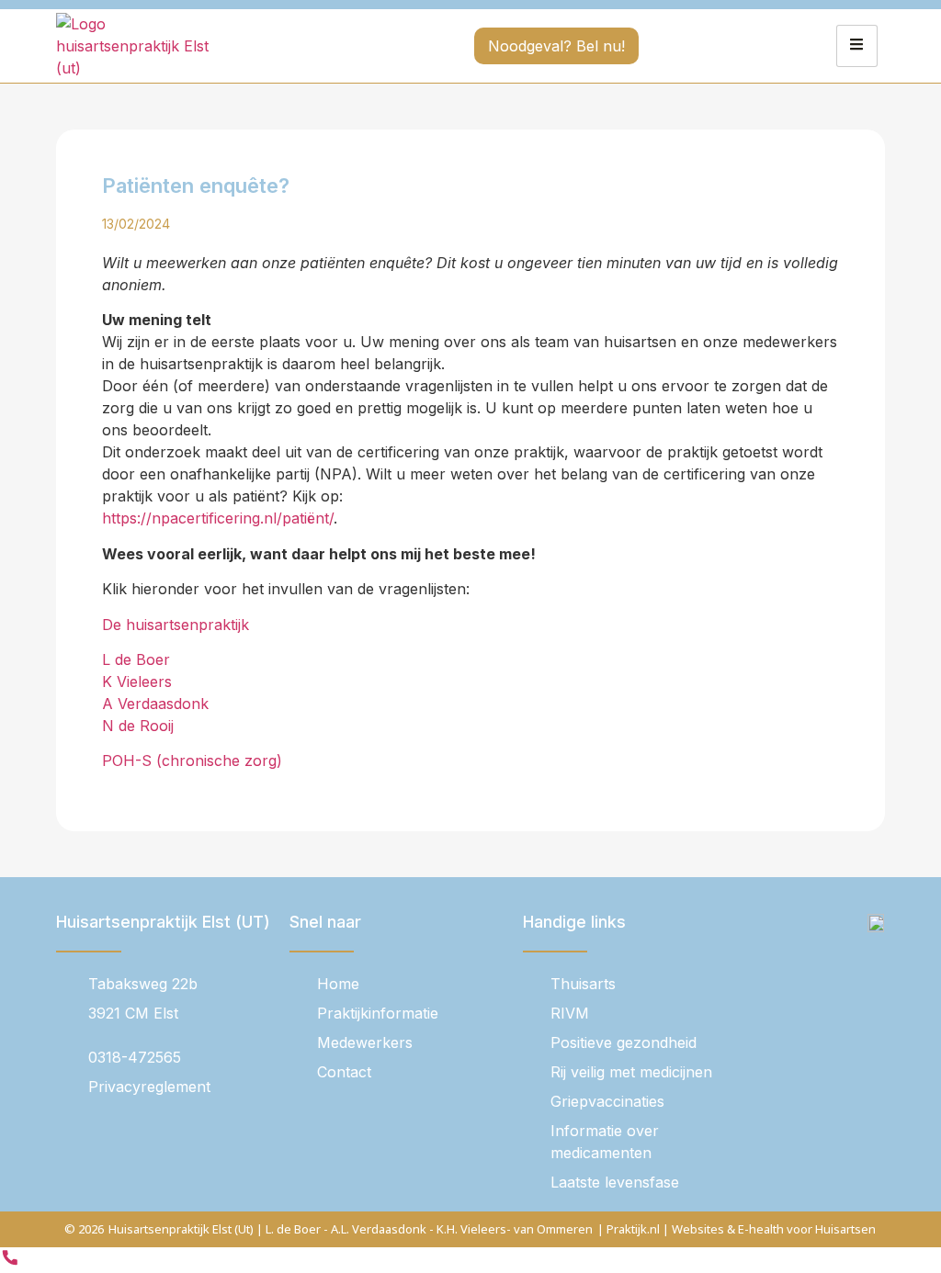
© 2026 (84, 1229)
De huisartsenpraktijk (175, 624)
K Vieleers (137, 681)
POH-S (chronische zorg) (192, 760)
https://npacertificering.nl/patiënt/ (218, 518)
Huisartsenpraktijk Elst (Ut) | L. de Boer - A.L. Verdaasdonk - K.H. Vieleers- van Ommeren (350, 1229)
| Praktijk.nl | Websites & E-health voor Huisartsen (736, 1229)
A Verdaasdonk (157, 703)
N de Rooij (138, 725)
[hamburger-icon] (857, 46)
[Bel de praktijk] (10, 1262)
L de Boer (136, 659)
